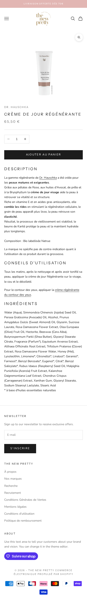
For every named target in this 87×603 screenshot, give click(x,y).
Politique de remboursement (23, 521)
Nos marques (13, 479)
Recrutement (12, 493)
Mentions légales (15, 507)
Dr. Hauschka (16, 107)
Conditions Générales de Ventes (25, 500)
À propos (10, 472)
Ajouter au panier (43, 154)
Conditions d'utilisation (19, 514)
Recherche (11, 486)
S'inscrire (20, 448)
